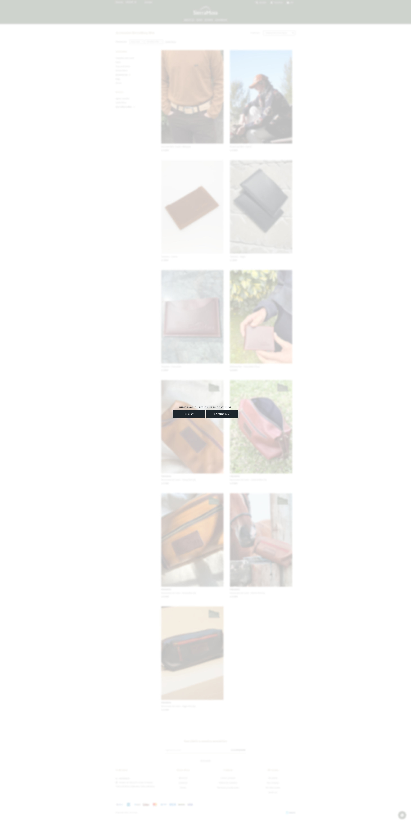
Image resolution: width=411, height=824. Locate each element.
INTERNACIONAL (222, 414)
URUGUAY (188, 414)
